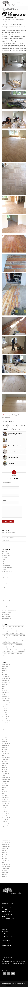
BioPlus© (4, 628)
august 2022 (5, 704)
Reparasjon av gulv (7, 600)
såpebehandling (21, 651)
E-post (3, 493)
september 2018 (6, 783)
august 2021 (5, 729)
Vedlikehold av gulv (7, 618)
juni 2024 (4, 670)
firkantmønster (6, 633)
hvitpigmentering (5, 415)
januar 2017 (5, 815)
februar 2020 (5, 753)
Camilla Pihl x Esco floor (6, 535)
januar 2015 (5, 862)
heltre (8, 640)
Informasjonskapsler (7, 945)
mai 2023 (4, 690)
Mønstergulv (12, 415)
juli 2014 (4, 874)
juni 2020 (4, 747)
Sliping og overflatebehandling (9, 606)
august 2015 (5, 848)
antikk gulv (15, 626)
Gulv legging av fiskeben (7, 637)
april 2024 (4, 672)
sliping (3, 602)
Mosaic (4, 592)
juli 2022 (4, 706)
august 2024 (5, 666)
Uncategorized (5, 614)
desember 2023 (6, 678)
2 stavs (10, 626)
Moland (4, 590)
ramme (8, 646)
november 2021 (6, 723)
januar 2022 (5, 719)
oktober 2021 (5, 725)
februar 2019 (5, 773)
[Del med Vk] (19, 426)
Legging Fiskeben (6, 583)
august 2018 (5, 785)
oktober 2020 (5, 745)
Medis (3, 587)
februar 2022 (5, 717)
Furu (4, 635)
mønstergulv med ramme (7, 644)
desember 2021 (6, 721)
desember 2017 (6, 801)
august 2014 (5, 872)
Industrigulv (5, 577)
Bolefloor (4, 557)
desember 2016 (6, 817)
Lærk (4, 642)
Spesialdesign (5, 608)
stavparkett (14, 651)
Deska (3, 559)
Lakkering (21, 640)
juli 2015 (4, 850)
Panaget (4, 598)
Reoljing (13, 646)
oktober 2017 (5, 805)
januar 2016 (5, 838)
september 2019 (6, 761)
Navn (3, 485)
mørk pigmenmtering (18, 644)
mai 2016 (4, 830)
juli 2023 (4, 686)
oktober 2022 (5, 700)
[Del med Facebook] (3, 426)
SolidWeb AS (8, 984)
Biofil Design (5, 553)
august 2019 (5, 763)
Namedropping (5, 596)
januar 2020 (5, 755)
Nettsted (4, 500)
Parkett (4, 933)
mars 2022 (4, 714)
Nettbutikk (5, 931)
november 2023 (6, 680)
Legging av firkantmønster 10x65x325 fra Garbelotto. (14, 15)
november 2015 (6, 842)
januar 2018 (5, 799)
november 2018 (6, 779)
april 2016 (4, 832)
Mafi (3, 585)
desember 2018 (6, 777)
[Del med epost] (24, 426)
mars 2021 (4, 739)
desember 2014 (6, 864)
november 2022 (6, 698)
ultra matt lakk (19, 653)
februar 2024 (5, 676)
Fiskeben (4, 569)
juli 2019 (4, 765)
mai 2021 (4, 735)
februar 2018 (5, 797)
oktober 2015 (5, 844)
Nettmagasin (5, 935)
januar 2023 (5, 694)
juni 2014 (4, 876)
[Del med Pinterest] (11, 426)
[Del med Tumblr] (16, 426)
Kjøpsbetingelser (6, 940)
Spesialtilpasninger (6, 651)
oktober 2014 (5, 868)
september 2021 (6, 727)
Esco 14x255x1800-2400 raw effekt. (8, 532)
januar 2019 (5, 775)
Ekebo (3, 561)
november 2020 (6, 743)
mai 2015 (4, 854)
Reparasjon (18, 646)
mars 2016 (4, 834)
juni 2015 (4, 852)
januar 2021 (5, 741)
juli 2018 (4, 787)
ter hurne (5, 653)
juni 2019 (4, 767)
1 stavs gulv (5, 626)
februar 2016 (5, 836)
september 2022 (6, 702)
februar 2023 (5, 692)
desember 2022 (6, 696)
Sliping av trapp (6, 604)
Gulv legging (11, 414)
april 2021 (4, 737)
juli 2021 (4, 731)
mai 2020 (4, 749)
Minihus (3, 542)
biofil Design (20, 626)
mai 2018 (4, 791)
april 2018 (4, 793)
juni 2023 (4, 688)
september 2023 (6, 682)
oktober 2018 (5, 781)
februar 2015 (5, 860)
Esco (3, 563)
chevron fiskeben (11, 628)
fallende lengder (6, 631)
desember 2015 (6, 840)
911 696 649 (9, 914)
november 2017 (6, 803)
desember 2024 (6, 664)
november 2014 (6, 866)
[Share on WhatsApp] (9, 426)
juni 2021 (4, 733)
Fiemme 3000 (13, 631)
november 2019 (6, 757)
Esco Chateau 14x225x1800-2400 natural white (10, 537)
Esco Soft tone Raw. (5, 540)
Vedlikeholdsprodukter (7, 936)
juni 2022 (4, 708)
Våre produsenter (6, 616)
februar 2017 (5, 813)
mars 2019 (4, 771)
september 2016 (6, 824)
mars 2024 (4, 674)
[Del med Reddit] (22, 426)
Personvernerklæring (7, 943)
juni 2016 (4, 828)
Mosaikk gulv (5, 594)
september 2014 (6, 870)
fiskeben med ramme (7, 571)
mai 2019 (4, 769)
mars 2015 (4, 858)
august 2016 (5, 826)
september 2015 (6, 846)
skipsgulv (10, 649)
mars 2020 (4, 751)
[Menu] (18, 3)
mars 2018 (4, 795)
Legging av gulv (6, 579)
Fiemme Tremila (6, 565)
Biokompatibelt (6, 555)
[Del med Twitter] (6, 426)
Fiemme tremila (20, 631)
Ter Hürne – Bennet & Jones (9, 610)
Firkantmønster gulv (7, 567)
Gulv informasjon (6, 575)
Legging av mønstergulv (8, 581)
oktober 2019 (5, 759)
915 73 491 (9, 911)
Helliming (17, 414)
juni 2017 (4, 809)
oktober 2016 (5, 822)
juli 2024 (4, 668)
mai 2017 (4, 811)
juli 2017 (4, 807)
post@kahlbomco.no (10, 913)
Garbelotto (17, 19)
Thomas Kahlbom (12, 21)
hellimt (4, 640)
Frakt (3, 942)
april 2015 (4, 856)
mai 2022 (4, 710)
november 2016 (6, 820)
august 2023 (5, 684)
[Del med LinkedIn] (14, 426)
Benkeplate (5, 551)
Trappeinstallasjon (6, 612)
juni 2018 (4, 789)
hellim (15, 637)
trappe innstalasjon (11, 653)
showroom (5, 649)
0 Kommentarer (11, 19)
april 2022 (4, 712)
